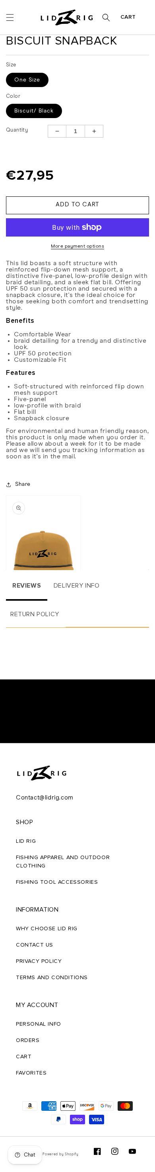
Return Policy (34, 614)
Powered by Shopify (61, 1154)
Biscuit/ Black (34, 111)
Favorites (31, 1073)
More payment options (77, 246)
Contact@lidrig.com (45, 798)
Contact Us (34, 945)
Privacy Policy (39, 961)
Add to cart (77, 205)
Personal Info (38, 1024)
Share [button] (23, 484)
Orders (28, 1040)
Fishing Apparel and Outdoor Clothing (63, 862)
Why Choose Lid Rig (47, 928)
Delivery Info (77, 585)
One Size (27, 80)
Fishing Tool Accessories (57, 882)
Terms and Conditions (52, 977)
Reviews (26, 585)
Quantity (17, 130)
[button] (10, 17)
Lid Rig (26, 841)
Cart (128, 17)
